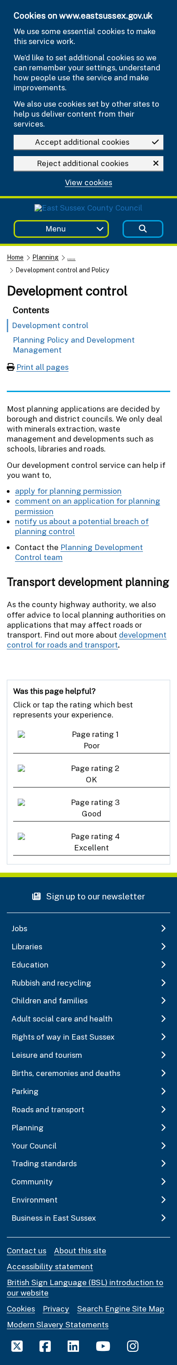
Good (91, 813)
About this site (80, 1250)
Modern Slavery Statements (57, 1324)
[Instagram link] (133, 1346)
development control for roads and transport (87, 639)
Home (15, 257)
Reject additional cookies (82, 163)
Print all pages (42, 367)
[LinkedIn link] (73, 1346)
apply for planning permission (68, 491)
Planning (45, 257)
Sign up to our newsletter (94, 896)
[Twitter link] (17, 1346)
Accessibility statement (50, 1266)
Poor (92, 745)
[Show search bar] (143, 229)
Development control (50, 325)
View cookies (88, 183)
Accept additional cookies (82, 142)
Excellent (91, 847)
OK (91, 779)
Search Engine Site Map (120, 1308)
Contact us (26, 1250)
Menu (55, 228)
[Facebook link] (45, 1346)
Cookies (21, 1308)
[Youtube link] (103, 1346)
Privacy (56, 1308)
